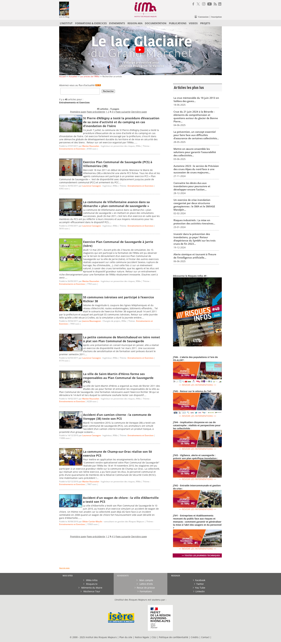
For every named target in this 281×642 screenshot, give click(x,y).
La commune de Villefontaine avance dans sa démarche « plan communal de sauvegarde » (116, 204)
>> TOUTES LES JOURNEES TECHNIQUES (201, 555)
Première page (78, 111)
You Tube (200, 587)
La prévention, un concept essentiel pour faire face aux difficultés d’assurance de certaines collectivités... (196, 135)
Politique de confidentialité (173, 637)
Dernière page (139, 111)
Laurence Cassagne (91, 185)
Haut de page (64, 568)
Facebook (200, 580)
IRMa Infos (91, 580)
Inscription (216, 16)
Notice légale (142, 637)
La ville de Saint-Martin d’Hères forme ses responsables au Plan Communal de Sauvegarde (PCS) (118, 378)
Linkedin (200, 591)
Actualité (73, 76)
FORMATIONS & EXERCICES (91, 23)
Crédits (195, 637)
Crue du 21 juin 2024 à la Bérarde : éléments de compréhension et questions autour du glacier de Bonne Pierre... (196, 116)
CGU (154, 637)
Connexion (203, 16)
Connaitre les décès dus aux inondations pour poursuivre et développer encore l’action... (192, 186)
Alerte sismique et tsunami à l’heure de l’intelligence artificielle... (195, 256)
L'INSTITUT (66, 23)
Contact (205, 637)
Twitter (200, 583)
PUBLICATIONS (177, 23)
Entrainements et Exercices (72, 148)
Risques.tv (91, 583)
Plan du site (125, 637)
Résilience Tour (91, 591)
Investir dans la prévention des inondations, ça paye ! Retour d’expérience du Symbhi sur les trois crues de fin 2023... (194, 238)
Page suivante (123, 111)
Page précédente (96, 111)
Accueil (62, 76)
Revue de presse (146, 587)
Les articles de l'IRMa (89, 76)
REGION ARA (134, 23)
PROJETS (205, 23)
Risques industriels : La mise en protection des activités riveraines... (194, 222)
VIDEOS (193, 23)
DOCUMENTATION (155, 23)
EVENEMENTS (117, 23)
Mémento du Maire (91, 587)
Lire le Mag (64, 16)
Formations (146, 591)
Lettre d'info (146, 583)
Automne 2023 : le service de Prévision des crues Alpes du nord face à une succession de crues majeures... (196, 169)
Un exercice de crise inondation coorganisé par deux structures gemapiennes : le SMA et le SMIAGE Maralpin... (194, 204)
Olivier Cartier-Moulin (92, 521)
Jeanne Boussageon (91, 321)
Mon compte (146, 580)
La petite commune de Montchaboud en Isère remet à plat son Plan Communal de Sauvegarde (121, 339)
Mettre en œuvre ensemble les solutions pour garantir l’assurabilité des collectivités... (195, 152)
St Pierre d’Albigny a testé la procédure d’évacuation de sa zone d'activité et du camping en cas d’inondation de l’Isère (121, 122)
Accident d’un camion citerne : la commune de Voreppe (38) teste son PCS (117, 417)
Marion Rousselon (90, 146)
